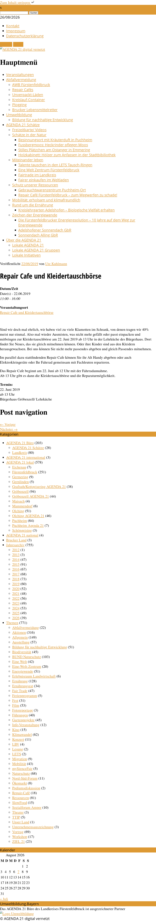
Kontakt (12, 25)
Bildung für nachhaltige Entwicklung (42, 119)
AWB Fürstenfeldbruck (31, 84)
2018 (16, 578)
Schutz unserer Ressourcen (35, 184)
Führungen (20, 715)
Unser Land (20, 822)
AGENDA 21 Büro (20, 442)
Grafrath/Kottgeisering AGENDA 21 (39, 486)
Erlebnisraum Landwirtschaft (34, 676)
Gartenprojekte (23, 719)
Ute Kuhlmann (56, 263)
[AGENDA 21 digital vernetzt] (22, 49)
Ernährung (20, 681)
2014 (16, 559)
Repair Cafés (22, 89)
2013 (16, 554)
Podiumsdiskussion (26, 787)
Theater (18, 812)
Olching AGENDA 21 (28, 515)
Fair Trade (19, 690)
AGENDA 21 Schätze (23, 124)
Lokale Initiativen (26, 255)
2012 (16, 549)
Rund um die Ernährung (32, 204)
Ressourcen (20, 797)
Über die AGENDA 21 (23, 239)
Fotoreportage (22, 710)
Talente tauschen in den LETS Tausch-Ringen (55, 164)
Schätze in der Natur (29, 134)
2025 (16, 612)
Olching (18, 510)
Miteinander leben (27, 159)
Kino (16, 729)
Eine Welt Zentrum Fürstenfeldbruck (48, 169)
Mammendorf (22, 505)
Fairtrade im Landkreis (37, 174)
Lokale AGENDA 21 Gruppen (36, 250)
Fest (15, 700)
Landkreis (19, 452)
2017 (16, 574)
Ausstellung (21, 642)
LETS (16, 753)
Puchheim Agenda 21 (28, 525)
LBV (15, 744)
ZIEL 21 (18, 841)
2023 (16, 603)
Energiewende (22, 671)
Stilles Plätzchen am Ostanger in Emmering (54, 149)
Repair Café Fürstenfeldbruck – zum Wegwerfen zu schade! (67, 194)
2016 (16, 569)
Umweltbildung (19, 114)
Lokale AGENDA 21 (28, 244)
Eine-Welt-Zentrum (26, 666)
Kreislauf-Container (28, 99)
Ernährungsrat (22, 685)
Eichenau (19, 467)
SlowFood (19, 802)
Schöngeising (22, 530)
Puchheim (19, 520)
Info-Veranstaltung (25, 724)
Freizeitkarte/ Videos (29, 129)
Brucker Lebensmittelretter (35, 109)
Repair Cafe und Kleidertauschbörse (26, 312)
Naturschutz (21, 773)
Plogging (19, 104)
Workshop (19, 836)
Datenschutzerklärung (25, 35)
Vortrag (17, 831)
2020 (16, 588)
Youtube (6, 44)
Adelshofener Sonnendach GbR (44, 229)
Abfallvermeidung (21, 79)
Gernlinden (20, 481)
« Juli (4, 898)
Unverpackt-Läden (27, 94)
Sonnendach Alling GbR (38, 234)
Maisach (18, 501)
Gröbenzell (20, 491)
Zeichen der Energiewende (34, 214)
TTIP (16, 817)
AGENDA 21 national (22, 535)
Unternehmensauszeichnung (33, 826)
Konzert (18, 739)
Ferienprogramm (24, 695)
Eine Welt (19, 661)
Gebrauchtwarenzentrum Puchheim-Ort (52, 189)
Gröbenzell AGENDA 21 (30, 496)
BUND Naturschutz (26, 656)
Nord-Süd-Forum (24, 778)
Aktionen (19, 632)
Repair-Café (21, 792)
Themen (12, 622)
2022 (16, 598)
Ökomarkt (19, 783)
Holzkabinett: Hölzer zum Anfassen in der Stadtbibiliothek (67, 154)
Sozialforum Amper (26, 807)
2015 (16, 564)
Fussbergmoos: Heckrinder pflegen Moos (53, 144)
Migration (19, 758)
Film (15, 705)
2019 (16, 583)
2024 (16, 608)
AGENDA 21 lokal (20, 462)
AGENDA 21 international (25, 457)
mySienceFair (22, 768)
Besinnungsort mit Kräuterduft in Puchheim (55, 139)
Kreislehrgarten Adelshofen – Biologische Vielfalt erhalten (66, 209)
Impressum (15, 30)
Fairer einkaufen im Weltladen (43, 179)
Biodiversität (21, 651)
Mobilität (19, 763)
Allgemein (20, 637)
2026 (16, 617)
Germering (20, 476)
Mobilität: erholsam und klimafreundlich (46, 199)
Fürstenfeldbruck (24, 471)
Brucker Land (16, 540)
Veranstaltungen (20, 74)
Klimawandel (22, 734)
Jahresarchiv (15, 544)
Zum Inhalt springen (15, 2)
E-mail (18, 44)
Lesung (17, 749)
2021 (16, 593)
